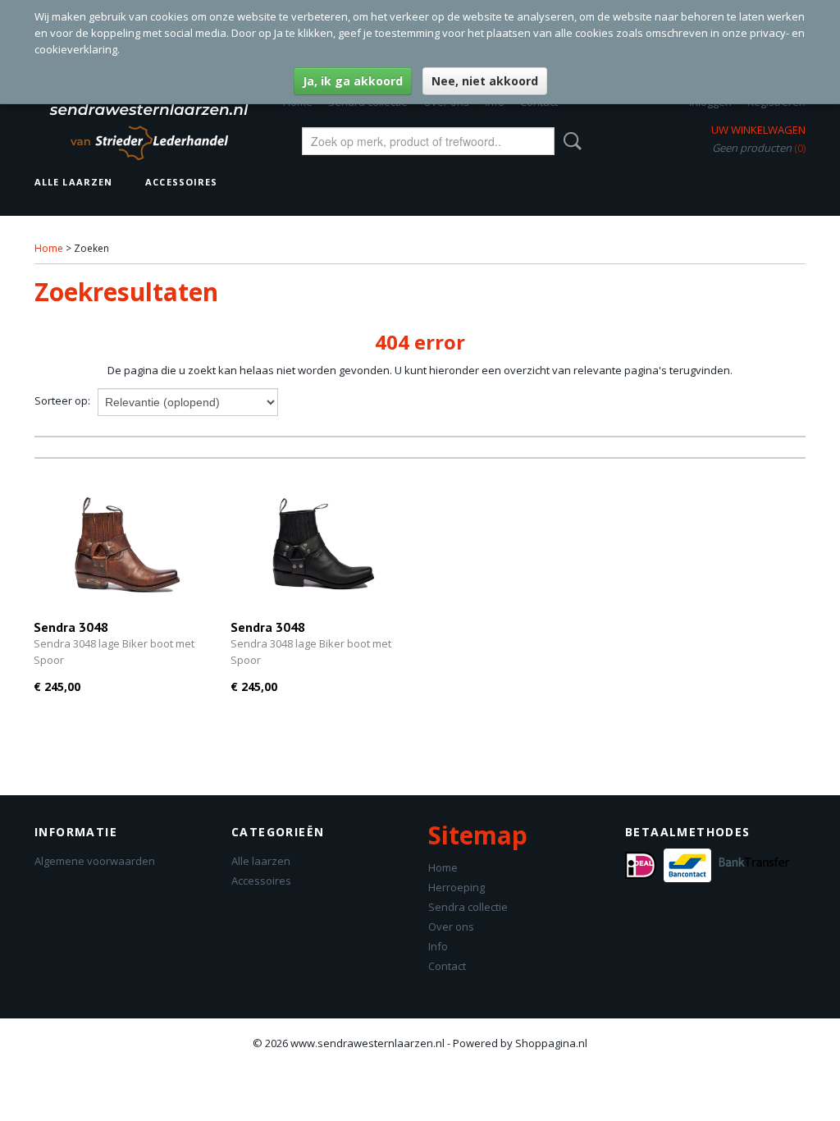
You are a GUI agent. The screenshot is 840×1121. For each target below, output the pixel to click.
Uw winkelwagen (758, 129)
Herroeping (456, 887)
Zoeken (569, 141)
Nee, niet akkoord (484, 81)
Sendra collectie (468, 906)
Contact (447, 966)
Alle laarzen (73, 182)
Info (438, 946)
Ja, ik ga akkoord (353, 81)
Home (48, 248)
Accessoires (181, 182)
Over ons (451, 926)
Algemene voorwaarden (94, 860)
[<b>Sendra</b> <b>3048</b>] (124, 544)
